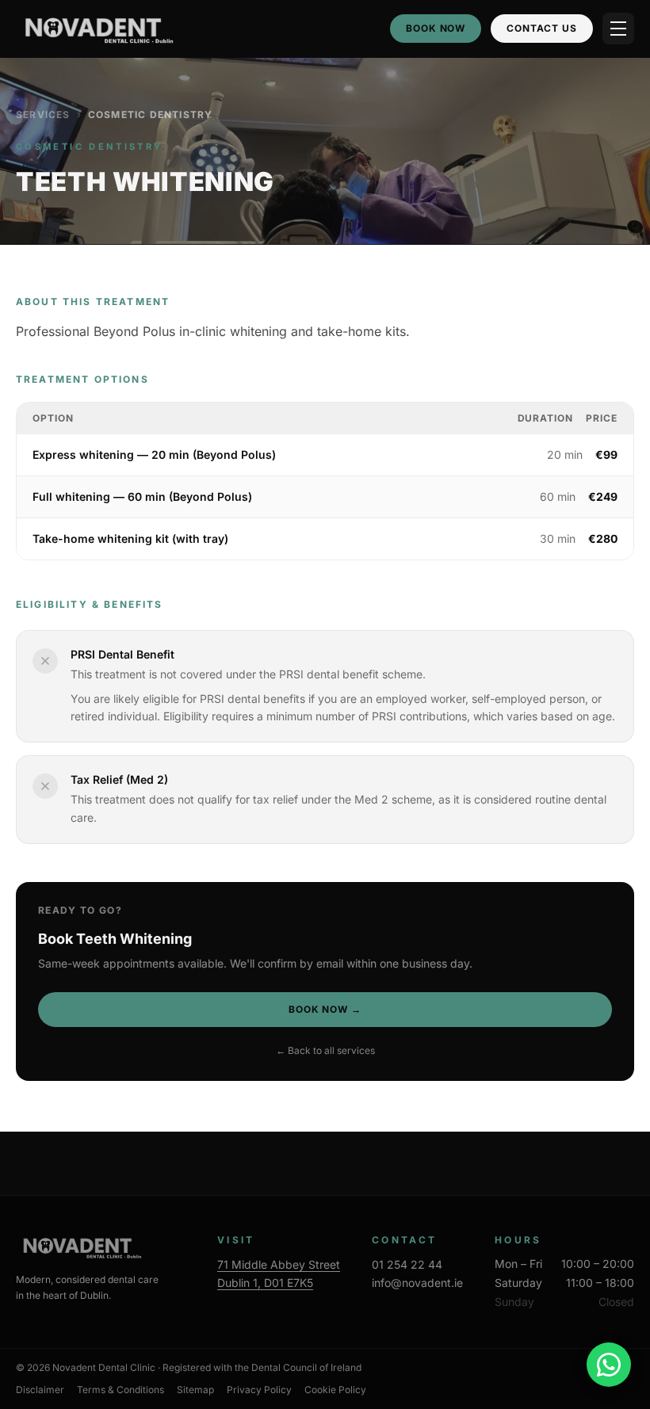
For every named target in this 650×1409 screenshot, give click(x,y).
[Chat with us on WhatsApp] (609, 1364)
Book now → (325, 1009)
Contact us (542, 28)
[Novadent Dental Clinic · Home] (96, 28)
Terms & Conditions (120, 1390)
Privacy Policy (259, 1390)
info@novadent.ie (417, 1282)
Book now (436, 28)
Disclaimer (40, 1390)
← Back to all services (325, 1050)
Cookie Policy (335, 1390)
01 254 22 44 (407, 1264)
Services (43, 114)
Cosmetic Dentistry (150, 114)
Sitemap (195, 1390)
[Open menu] (618, 28)
